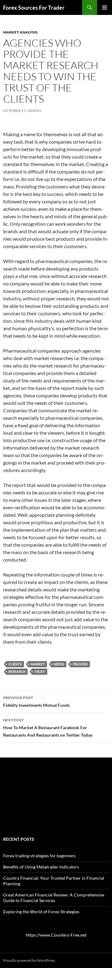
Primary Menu (104, 7)
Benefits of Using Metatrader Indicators (41, 866)
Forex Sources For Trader (33, 7)
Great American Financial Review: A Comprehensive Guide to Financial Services (53, 897)
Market (37, 664)
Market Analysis (20, 32)
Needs (59, 664)
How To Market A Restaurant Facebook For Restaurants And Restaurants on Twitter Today (47, 728)
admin (34, 110)
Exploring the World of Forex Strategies (41, 911)
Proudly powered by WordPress (29, 960)
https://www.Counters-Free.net (56, 935)
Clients (15, 664)
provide (80, 664)
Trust (39, 671)
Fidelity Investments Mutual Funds (36, 701)
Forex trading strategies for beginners (39, 855)
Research (17, 671)
